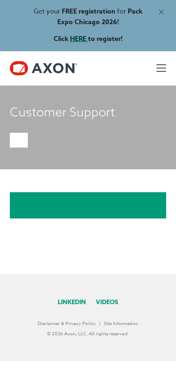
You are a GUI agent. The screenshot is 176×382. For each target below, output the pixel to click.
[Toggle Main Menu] (161, 68)
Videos (107, 302)
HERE (79, 39)
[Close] (161, 11)
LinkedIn (72, 302)
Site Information (121, 323)
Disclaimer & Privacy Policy (67, 323)
